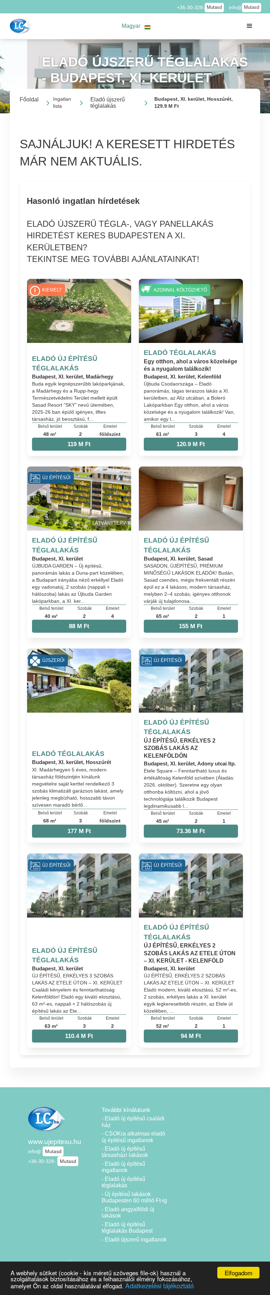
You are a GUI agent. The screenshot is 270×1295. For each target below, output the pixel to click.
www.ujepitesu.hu (54, 1141)
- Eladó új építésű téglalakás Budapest (127, 1227)
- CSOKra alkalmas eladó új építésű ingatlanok (133, 1137)
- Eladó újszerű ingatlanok (134, 1240)
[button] (136, 26)
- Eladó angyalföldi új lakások (128, 1212)
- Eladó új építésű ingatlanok (123, 1167)
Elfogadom (238, 1272)
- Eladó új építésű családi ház (133, 1121)
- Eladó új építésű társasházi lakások (125, 1152)
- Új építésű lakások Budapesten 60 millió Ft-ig (134, 1197)
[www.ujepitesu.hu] (21, 26)
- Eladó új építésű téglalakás (123, 1182)
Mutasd (214, 7)
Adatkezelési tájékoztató (159, 1285)
